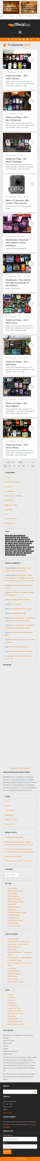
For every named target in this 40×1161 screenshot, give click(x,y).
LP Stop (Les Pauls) (15, 1011)
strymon (12, 545)
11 (14, 466)
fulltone (29, 543)
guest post (28, 553)
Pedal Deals (9, 500)
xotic (28, 551)
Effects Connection (14, 899)
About (7, 801)
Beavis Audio (12, 888)
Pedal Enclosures (14, 915)
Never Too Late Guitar (15, 1013)
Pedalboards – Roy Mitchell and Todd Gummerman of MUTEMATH (18, 283)
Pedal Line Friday (11, 505)
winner (17, 543)
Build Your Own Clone (15, 891)
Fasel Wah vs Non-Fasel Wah (22, 651)
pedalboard (9, 551)
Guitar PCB (12, 904)
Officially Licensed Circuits (17, 912)
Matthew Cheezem (14, 974)
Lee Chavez (12, 968)
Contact (7, 806)
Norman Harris (13, 979)
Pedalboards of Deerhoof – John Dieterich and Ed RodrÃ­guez (18, 243)
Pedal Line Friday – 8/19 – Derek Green (17, 321)
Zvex (20, 551)
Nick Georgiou (13, 976)
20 (19, 466)
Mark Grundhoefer (14, 971)
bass (7, 549)
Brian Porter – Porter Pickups (18, 944)
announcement (10, 555)
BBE (25, 549)
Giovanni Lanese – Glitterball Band (20, 957)
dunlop (28, 539)
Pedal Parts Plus (13, 918)
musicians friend (17, 547)
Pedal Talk (8, 509)
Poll (6, 514)
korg (32, 551)
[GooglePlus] (16, 39)
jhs (15, 553)
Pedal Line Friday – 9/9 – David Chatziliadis (17, 160)
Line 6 (11, 543)
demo (25, 547)
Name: (5, 1143)
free (16, 551)
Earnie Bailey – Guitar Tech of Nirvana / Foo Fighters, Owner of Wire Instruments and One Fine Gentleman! (20, 577)
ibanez (8, 547)
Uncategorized (10, 523)
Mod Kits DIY (12, 910)
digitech (14, 541)
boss (7, 535)
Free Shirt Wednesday (12, 482)
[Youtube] (31, 39)
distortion (23, 543)
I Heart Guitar (12, 1005)
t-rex (29, 549)
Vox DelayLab (16, 604)
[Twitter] (27, 39)
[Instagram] (20, 39)
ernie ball (31, 547)
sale (16, 539)
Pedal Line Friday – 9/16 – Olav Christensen (17, 118)
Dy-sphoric (11, 997)
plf (7, 543)
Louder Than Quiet (14, 1008)
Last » (33, 466)
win (24, 551)
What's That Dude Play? (16, 1024)
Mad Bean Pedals (14, 907)
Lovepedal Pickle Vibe (18, 613)
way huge (14, 549)
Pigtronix (20, 553)
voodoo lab (9, 553)
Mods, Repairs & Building (13, 496)
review (20, 549)
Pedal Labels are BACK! (13, 856)
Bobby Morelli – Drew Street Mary (19, 941)
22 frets (10, 995)
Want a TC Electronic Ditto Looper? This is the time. (17, 201)
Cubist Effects (12, 894)
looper (24, 555)
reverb (19, 555)
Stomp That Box (13, 923)
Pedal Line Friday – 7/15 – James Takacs (17, 446)
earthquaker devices (23, 545)
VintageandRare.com (15, 1021)
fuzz (32, 541)
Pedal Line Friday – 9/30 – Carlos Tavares (17, 77)
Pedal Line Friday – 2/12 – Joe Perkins (18, 861)
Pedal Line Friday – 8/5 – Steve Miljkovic (17, 404)
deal (7, 545)
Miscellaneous (10, 491)
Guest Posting (10, 810)
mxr (19, 537)
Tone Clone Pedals (14, 926)
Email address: (8, 1135)
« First (20, 462)
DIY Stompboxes (13, 896)
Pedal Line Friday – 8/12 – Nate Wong (17, 363)
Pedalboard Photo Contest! (21, 599)
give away (25, 537)
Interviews (8, 486)
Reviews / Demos (11, 518)
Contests (8, 477)
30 (23, 466)
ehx (12, 535)
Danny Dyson (12, 949)
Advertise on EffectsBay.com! (20, 768)
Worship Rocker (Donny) (16, 982)
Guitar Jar (11, 1000)
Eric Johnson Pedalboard (19, 647)
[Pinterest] (23, 39)
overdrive (21, 541)
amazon (22, 539)
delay (27, 541)
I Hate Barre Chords (15, 960)
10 (9, 466)
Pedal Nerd (12, 1016)
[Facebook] (12, 39)
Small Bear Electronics (15, 920)
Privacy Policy (9, 824)
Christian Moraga (14, 947)
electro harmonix (11, 537)
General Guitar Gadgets (16, 902)
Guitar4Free (12, 1003)
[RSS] (9, 39)
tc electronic (10, 539)
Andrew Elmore (13, 939)
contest (8, 541)
